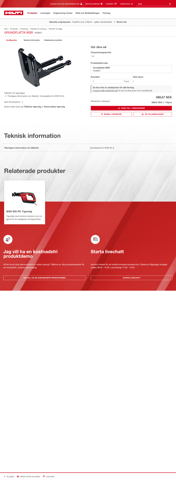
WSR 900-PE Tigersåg (19, 211)
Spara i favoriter (113, 114)
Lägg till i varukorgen (133, 108)
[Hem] (13, 13)
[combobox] (154, 4)
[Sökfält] (170, 4)
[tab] (11, 40)
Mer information (12, 102)
